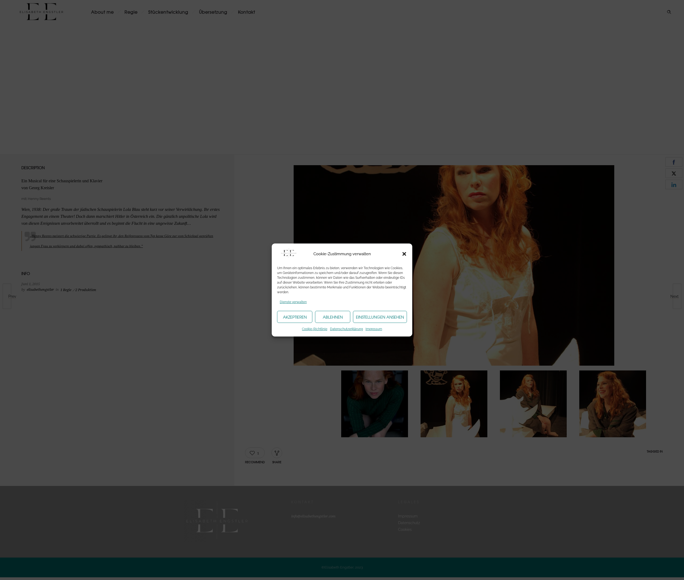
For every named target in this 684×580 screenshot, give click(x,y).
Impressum (374, 329)
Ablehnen (333, 317)
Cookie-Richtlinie (314, 329)
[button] (404, 254)
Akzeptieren (295, 317)
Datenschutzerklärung (346, 329)
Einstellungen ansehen (380, 317)
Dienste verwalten (293, 302)
